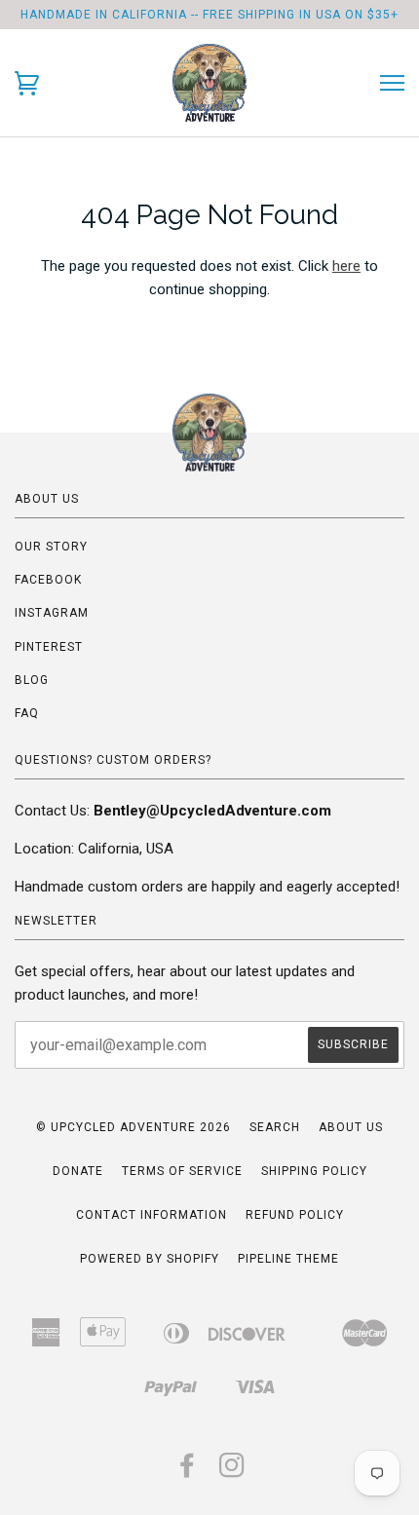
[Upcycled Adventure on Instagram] (232, 1471)
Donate (78, 1171)
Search (274, 1127)
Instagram (52, 613)
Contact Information (151, 1215)
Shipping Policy (314, 1171)
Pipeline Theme (288, 1259)
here (346, 266)
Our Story (51, 546)
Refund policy (295, 1215)
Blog (32, 680)
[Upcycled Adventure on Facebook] (187, 1471)
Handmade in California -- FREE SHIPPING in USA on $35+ (209, 14)
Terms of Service (182, 1171)
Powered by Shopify (149, 1259)
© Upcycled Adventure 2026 (133, 1127)
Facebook (48, 580)
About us (351, 1127)
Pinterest (49, 647)
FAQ (27, 713)
